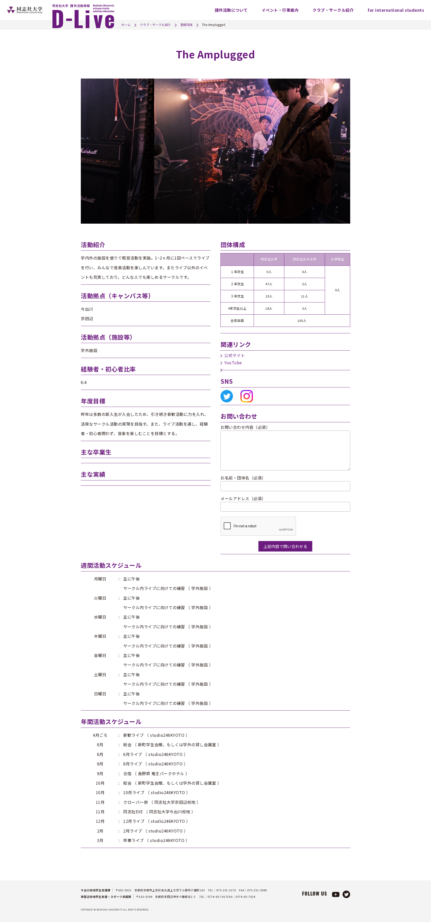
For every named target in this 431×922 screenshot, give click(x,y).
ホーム (126, 24)
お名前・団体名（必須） (243, 477)
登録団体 (186, 24)
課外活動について (231, 10)
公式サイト (234, 355)
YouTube (233, 362)
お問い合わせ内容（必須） (245, 427)
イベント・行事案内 (280, 10)
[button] (86, 151)
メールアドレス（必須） (243, 498)
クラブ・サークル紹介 (333, 10)
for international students (396, 10)
